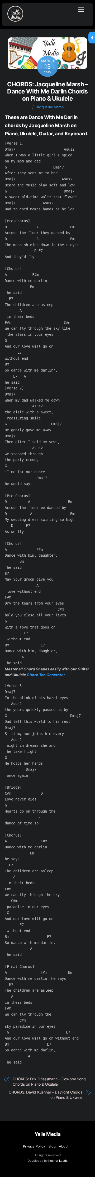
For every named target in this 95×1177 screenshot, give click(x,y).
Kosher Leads (58, 1161)
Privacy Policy (34, 1146)
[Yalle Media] (15, 19)
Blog (52, 1146)
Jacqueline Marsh (50, 107)
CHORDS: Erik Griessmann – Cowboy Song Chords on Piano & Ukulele (49, 1081)
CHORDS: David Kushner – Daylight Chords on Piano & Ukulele (45, 1095)
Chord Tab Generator (46, 674)
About (64, 1146)
